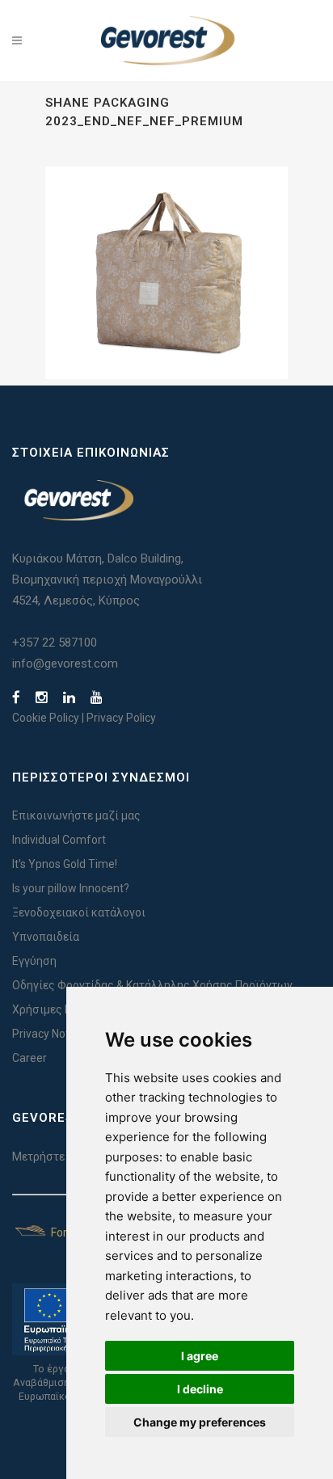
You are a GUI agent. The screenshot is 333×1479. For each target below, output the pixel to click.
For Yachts (76, 1232)
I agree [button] (199, 1356)
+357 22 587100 (54, 642)
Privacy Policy (121, 717)
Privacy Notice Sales (63, 1033)
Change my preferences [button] (199, 1422)
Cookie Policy (45, 717)
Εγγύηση (34, 960)
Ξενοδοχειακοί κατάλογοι (78, 912)
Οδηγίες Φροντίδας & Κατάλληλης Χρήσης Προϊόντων (152, 985)
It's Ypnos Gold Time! (64, 863)
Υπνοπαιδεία (45, 936)
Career (29, 1057)
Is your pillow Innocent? (70, 888)
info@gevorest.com (65, 663)
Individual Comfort (59, 839)
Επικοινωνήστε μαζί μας (76, 815)
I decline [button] (200, 1389)
